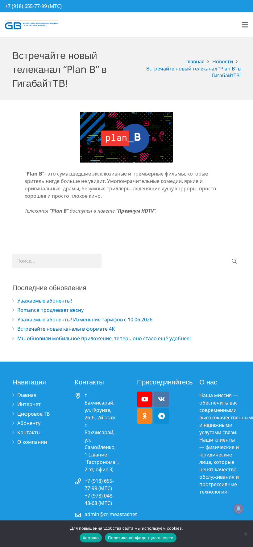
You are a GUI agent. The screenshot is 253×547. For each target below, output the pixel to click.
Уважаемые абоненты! (44, 300)
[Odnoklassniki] (144, 416)
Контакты (28, 432)
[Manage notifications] (238, 509)
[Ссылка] (31, 24)
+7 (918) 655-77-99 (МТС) (33, 6)
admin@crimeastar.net (111, 514)
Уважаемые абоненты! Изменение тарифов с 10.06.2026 (84, 319)
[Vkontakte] (161, 399)
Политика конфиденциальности (140, 537)
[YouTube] (144, 399)
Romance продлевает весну (50, 310)
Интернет (29, 404)
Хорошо (91, 537)
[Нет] (245, 534)
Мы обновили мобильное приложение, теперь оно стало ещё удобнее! (104, 338)
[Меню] (245, 24)
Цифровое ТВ (33, 413)
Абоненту (28, 423)
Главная (26, 395)
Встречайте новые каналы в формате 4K (66, 328)
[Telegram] (161, 416)
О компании (32, 442)
